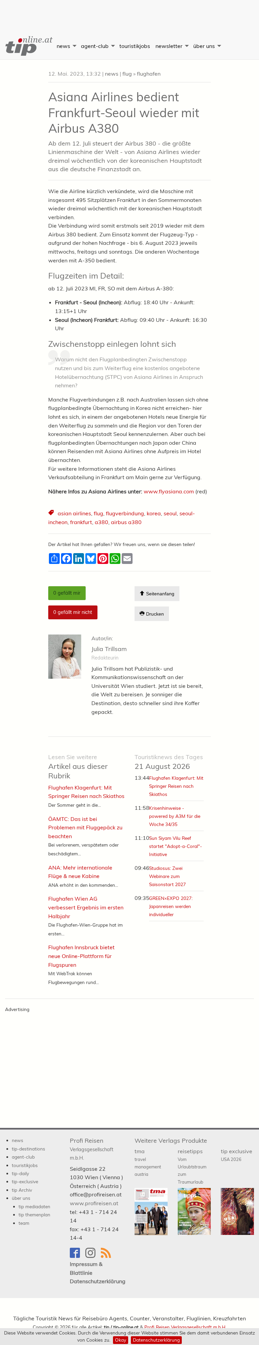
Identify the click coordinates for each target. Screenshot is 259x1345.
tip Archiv (22, 1190)
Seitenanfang (159, 594)
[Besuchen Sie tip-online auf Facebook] (77, 1256)
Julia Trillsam (109, 649)
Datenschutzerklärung (156, 1340)
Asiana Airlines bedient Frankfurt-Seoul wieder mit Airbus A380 (123, 112)
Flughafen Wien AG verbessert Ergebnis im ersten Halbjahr (85, 907)
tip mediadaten (34, 1206)
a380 (101, 522)
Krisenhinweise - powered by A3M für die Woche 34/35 (174, 816)
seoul (170, 513)
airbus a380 (126, 522)
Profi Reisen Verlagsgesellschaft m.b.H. (185, 1327)
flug (127, 73)
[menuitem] (27, 45)
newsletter (168, 46)
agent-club (95, 46)
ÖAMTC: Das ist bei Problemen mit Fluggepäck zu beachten (85, 827)
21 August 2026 (169, 762)
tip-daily (20, 1173)
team (24, 1223)
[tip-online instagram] (93, 1256)
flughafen (149, 73)
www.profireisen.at (94, 1203)
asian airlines (74, 513)
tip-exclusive (25, 1181)
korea (154, 513)
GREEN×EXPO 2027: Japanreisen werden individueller (171, 906)
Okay (120, 1340)
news (63, 46)
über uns (204, 46)
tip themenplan (34, 1214)
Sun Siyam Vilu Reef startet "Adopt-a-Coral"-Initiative (175, 846)
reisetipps (192, 1166)
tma (148, 1162)
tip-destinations (28, 1149)
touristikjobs (134, 46)
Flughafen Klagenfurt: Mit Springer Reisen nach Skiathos (176, 786)
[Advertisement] (129, 12)
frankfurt (81, 522)
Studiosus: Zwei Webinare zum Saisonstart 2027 (167, 876)
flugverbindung (125, 513)
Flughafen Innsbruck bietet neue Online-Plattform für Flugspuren (81, 956)
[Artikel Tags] (51, 513)
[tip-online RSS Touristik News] (108, 1256)
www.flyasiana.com (169, 491)
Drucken (154, 614)
